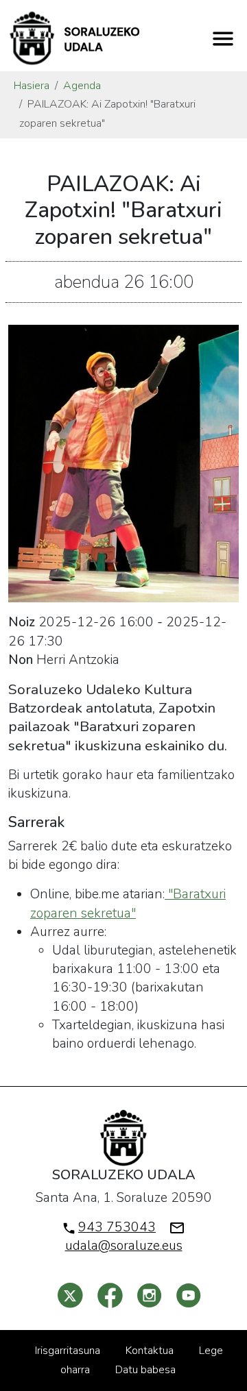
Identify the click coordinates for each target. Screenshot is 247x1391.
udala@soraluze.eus (124, 1246)
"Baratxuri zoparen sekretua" (128, 903)
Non (20, 660)
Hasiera (31, 85)
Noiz (21, 622)
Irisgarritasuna (67, 1350)
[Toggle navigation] (223, 38)
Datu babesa (145, 1369)
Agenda (82, 85)
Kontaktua (150, 1350)
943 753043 (117, 1227)
